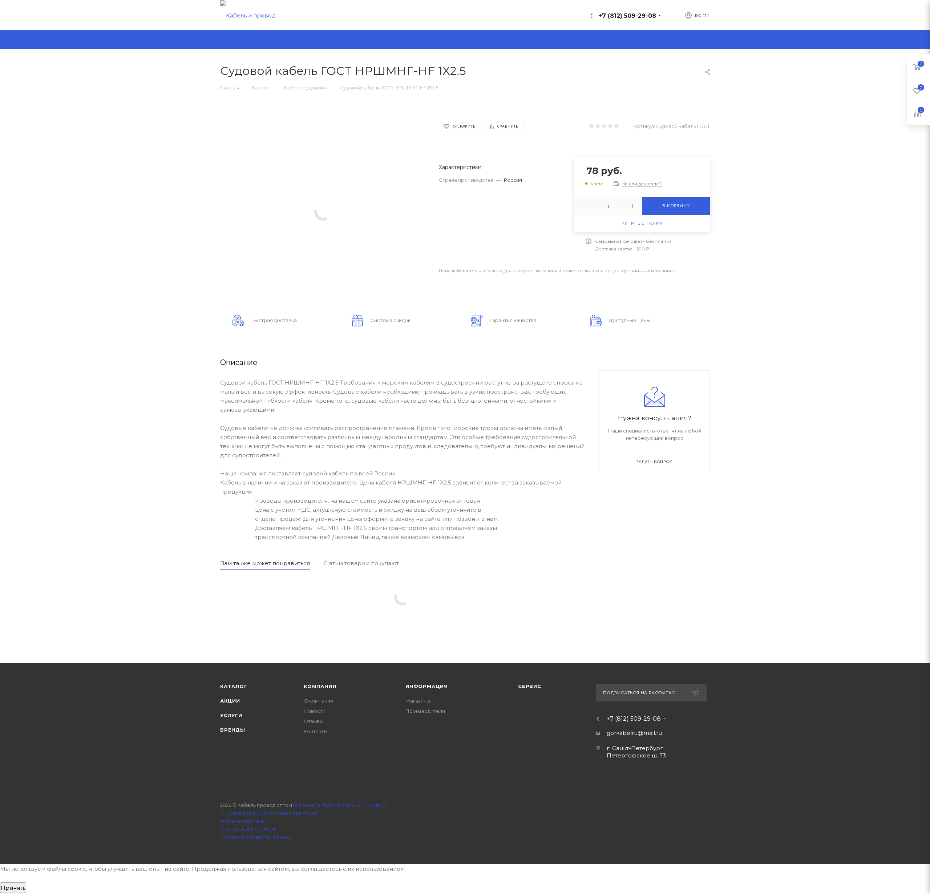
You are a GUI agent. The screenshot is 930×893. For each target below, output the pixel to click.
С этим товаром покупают (361, 563)
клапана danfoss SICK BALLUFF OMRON (340, 805)
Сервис (529, 686)
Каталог (233, 686)
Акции (230, 701)
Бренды (232, 730)
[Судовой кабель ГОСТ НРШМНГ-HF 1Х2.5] (323, 211)
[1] (591, 126)
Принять (13, 887)
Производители (425, 711)
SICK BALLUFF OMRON (247, 829)
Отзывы (313, 721)
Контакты (315, 731)
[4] (610, 126)
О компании (318, 701)
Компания (320, 686)
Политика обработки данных (255, 837)
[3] (604, 126)
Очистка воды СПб (243, 813)
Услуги (231, 715)
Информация (426, 686)
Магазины (417, 701)
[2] (597, 126)
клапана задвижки (242, 821)
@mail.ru (650, 732)
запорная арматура (292, 813)
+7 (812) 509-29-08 (627, 15)
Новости (315, 711)
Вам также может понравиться (265, 563)
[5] (616, 126)
